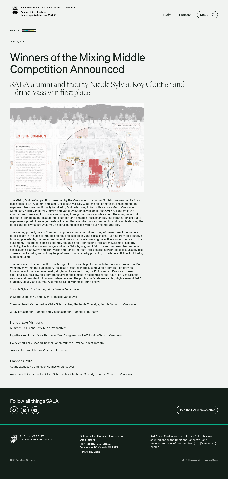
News (13, 30)
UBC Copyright (191, 460)
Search (205, 14)
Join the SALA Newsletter (197, 410)
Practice (185, 14)
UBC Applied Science (22, 460)
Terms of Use (210, 460)
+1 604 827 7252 (90, 451)
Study (166, 14)
